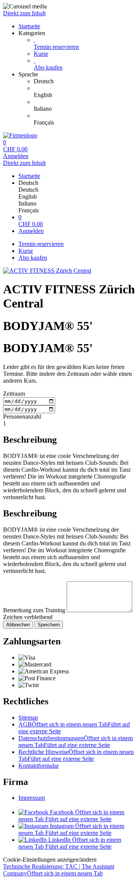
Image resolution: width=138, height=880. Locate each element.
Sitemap (28, 717)
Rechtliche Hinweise (76, 755)
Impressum (31, 797)
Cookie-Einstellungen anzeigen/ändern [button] (50, 859)
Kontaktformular (38, 765)
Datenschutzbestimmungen (75, 741)
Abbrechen (18, 625)
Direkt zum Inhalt (24, 13)
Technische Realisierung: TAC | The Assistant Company (58, 870)
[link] (84, 81)
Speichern (49, 625)
